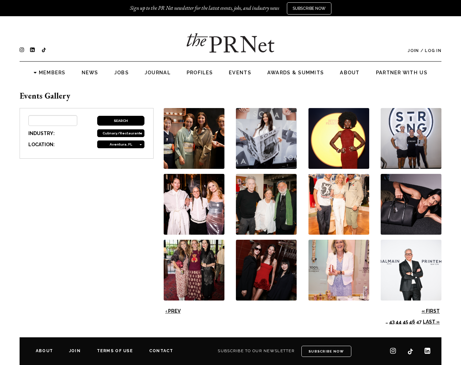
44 (399, 321)
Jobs (121, 72)
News (90, 72)
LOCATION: (41, 144)
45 (405, 321)
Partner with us (401, 72)
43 (392, 321)
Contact (161, 350)
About (349, 72)
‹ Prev (173, 311)
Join (413, 50)
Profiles (200, 72)
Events (240, 72)
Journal (157, 72)
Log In (433, 50)
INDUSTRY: (41, 133)
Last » (431, 321)
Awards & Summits (295, 72)
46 (412, 321)
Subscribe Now (309, 8)
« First (431, 311)
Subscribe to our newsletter (256, 350)
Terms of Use (115, 350)
